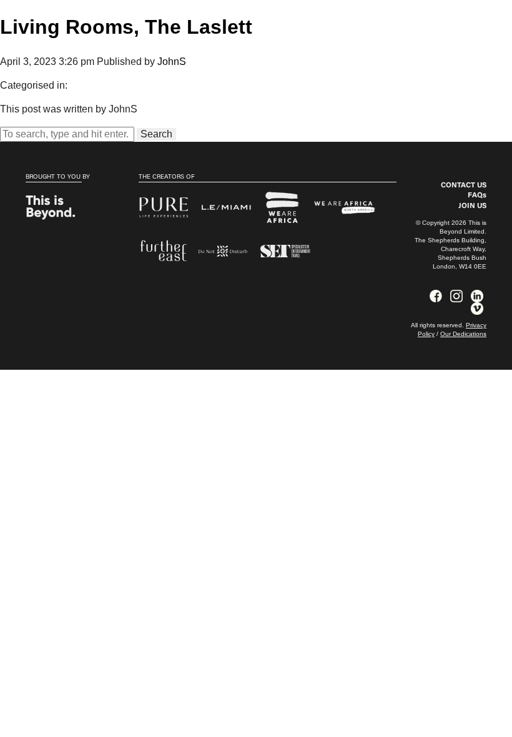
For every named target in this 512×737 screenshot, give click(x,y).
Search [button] (156, 134)
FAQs (477, 195)
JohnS (171, 61)
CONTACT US (463, 185)
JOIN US (472, 206)
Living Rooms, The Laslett (126, 27)
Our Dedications (463, 333)
